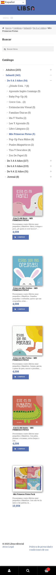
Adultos (13, 69)
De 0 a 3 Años (39, 28)
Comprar (21, 237)
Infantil (27, 28)
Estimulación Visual (22, 107)
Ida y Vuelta (17, 117)
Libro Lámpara (19, 128)
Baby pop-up (18, 96)
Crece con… (17, 101)
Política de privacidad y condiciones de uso (41, 548)
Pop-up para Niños (21, 139)
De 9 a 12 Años (17, 171)
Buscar (28, 570)
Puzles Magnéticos (21, 144)
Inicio (8, 28)
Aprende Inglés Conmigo (24, 91)
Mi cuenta (9, 570)
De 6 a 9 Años (18, 166)
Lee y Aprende (19, 123)
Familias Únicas (20, 112)
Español (9, 2)
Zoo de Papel (18, 155)
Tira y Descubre (20, 150)
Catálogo (17, 28)
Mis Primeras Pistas (22, 134)
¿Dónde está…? (19, 85)
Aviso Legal (8, 546)
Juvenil (13, 176)
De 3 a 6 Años (17, 160)
